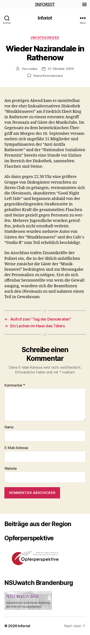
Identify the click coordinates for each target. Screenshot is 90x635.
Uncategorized (45, 37)
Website (10, 469)
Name (9, 427)
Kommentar (14, 385)
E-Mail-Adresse (16, 448)
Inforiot (45, 18)
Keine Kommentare (48, 76)
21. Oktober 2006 (61, 69)
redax (32, 69)
